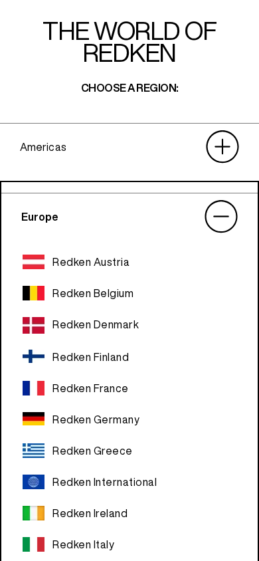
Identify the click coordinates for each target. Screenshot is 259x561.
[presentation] (129, 146)
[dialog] (129, 280)
